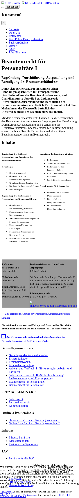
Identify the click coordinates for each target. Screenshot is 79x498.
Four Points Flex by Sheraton (26, 39)
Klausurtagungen (19, 440)
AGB (12, 49)
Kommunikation (18, 405)
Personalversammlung (21, 365)
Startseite (14, 29)
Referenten (15, 35)
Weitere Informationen (13, 496)
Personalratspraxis (19, 402)
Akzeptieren (7, 493)
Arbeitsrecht (16, 399)
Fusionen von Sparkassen (23, 444)
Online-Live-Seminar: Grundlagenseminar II (34, 423)
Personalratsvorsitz (19, 361)
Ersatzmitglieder (18, 358)
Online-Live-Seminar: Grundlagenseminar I (34, 420)
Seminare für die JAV (21, 458)
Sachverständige (18, 42)
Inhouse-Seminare (19, 437)
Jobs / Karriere (17, 52)
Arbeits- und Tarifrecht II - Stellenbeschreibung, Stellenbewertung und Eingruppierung (36, 377)
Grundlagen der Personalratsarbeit (28, 355)
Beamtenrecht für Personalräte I (27, 381)
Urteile (13, 45)
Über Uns (14, 32)
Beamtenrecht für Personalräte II (27, 385)
